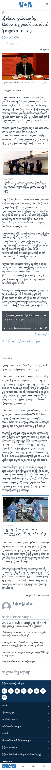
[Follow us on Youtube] (17, 691)
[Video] (23, 766)
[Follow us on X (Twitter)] (10, 691)
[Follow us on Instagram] (23, 691)
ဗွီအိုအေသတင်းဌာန (15, 319)
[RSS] (36, 691)
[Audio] (33, 766)
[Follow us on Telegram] (30, 691)
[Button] (44, 49)
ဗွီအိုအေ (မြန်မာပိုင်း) (10, 37)
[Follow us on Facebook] (4, 691)
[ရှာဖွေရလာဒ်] (44, 766)
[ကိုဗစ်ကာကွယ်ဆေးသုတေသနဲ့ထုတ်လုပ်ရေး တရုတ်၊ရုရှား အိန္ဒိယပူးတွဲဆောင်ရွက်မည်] (25, 163)
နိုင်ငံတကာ (7, 12)
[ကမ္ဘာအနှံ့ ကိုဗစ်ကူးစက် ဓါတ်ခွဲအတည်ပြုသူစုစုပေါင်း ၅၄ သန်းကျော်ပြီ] (25, 509)
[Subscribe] (4, 697)
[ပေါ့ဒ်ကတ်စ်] (43, 691)
